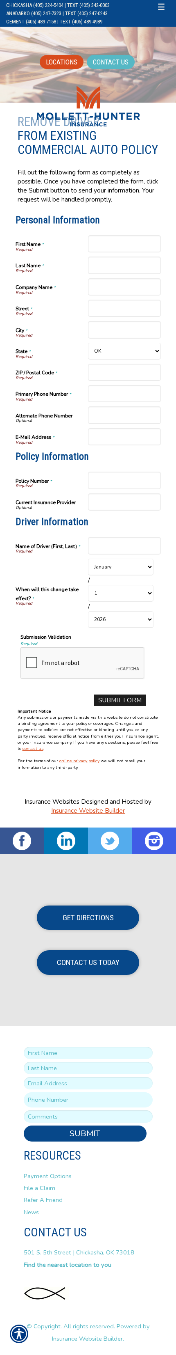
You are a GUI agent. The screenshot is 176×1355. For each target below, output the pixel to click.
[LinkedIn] (66, 841)
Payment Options (48, 1176)
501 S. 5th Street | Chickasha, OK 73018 (79, 1252)
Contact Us (111, 62)
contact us (33, 748)
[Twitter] (110, 841)
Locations (61, 62)
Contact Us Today (88, 962)
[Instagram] (154, 841)
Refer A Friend (43, 1200)
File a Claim (39, 1188)
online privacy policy (79, 761)
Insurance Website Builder (88, 810)
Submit (85, 1133)
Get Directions (88, 917)
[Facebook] (22, 841)
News (31, 1212)
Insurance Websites (52, 801)
